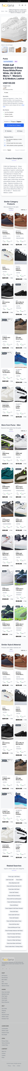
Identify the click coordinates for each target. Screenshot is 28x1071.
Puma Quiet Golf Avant (14, 914)
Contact (3, 1053)
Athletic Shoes (5, 1016)
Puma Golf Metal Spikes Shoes (14, 921)
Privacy (9, 1065)
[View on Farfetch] (11, 333)
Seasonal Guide (5, 1014)
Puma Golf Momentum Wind (14, 902)
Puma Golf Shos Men (14, 924)
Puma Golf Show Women (14, 895)
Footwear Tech (5, 1018)
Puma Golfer (19, 879)
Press (3, 1057)
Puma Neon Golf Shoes (14, 889)
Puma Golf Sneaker (14, 917)
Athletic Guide (5, 1030)
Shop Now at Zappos (15, 125)
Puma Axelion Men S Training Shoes (14, 946)
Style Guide (4, 1000)
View (12, 244)
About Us (4, 1051)
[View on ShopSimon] (25, 482)
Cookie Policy (5, 1045)
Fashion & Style (5, 1032)
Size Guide (4, 1008)
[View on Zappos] (11, 228)
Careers (3, 1055)
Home (2, 11)
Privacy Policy (5, 1041)
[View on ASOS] (11, 482)
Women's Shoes (5, 985)
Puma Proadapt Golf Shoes (14, 937)
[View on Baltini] (11, 263)
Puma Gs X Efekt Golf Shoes (14, 940)
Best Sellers (4, 979)
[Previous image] (3, 29)
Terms (14, 1065)
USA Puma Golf (9, 879)
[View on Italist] (11, 449)
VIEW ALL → (24, 209)
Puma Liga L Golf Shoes (14, 876)
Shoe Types (4, 996)
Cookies (18, 1065)
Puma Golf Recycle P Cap (14, 927)
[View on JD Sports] (25, 297)
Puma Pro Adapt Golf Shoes (14, 933)
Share (20, 131)
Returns (3, 1012)
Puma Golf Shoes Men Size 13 (14, 886)
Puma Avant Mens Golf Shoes (14, 943)
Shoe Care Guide (6, 992)
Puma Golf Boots (14, 905)
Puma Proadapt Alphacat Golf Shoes (14, 930)
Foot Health (4, 998)
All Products (4, 975)
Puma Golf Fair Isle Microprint (14, 898)
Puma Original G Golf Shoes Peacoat (14, 908)
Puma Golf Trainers (14, 892)
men (6, 11)
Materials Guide (5, 994)
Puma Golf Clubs (14, 911)
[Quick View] (9, 228)
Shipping (4, 1010)
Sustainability (5, 1028)
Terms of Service (6, 1043)
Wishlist (9, 131)
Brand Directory (5, 1002)
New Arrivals (5, 977)
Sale (3, 981)
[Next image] (24, 29)
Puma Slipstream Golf (14, 882)
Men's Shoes (5, 983)
